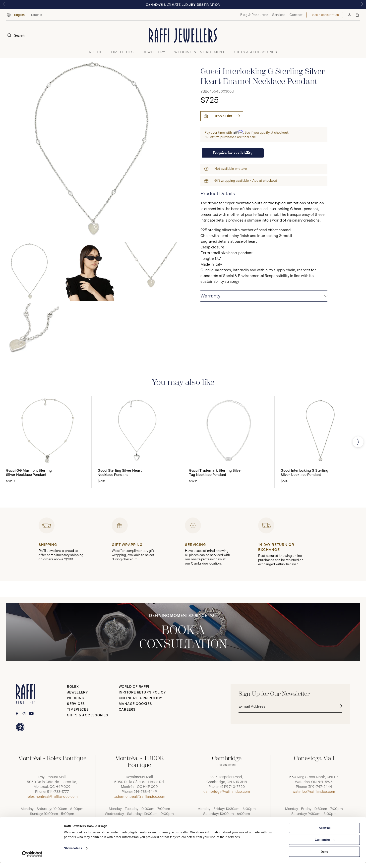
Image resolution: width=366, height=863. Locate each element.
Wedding (75, 698)
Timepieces (78, 709)
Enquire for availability (232, 153)
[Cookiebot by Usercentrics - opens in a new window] (32, 854)
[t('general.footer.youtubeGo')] (31, 713)
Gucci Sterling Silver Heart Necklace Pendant (120, 472)
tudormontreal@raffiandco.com (139, 797)
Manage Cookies (135, 704)
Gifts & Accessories (87, 715)
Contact (296, 15)
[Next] (358, 441)
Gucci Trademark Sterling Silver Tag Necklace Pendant (215, 472)
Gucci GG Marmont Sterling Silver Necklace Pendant (29, 472)
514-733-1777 (58, 792)
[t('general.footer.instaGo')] (23, 713)
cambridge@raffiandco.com (226, 792)
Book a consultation (325, 15)
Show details (73, 848)
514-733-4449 (145, 792)
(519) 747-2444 (320, 787)
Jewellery (77, 692)
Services (278, 15)
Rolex (73, 687)
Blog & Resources (254, 15)
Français (35, 15)
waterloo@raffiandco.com (314, 792)
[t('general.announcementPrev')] (4, 4)
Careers (127, 709)
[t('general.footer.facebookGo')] (17, 713)
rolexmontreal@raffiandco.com (52, 797)
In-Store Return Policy (142, 692)
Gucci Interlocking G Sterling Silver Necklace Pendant (304, 472)
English (19, 15)
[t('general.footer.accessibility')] (20, 727)
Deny (324, 852)
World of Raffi (134, 687)
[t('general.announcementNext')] (362, 4)
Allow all (324, 828)
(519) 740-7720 (232, 787)
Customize (322, 840)
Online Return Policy (141, 698)
